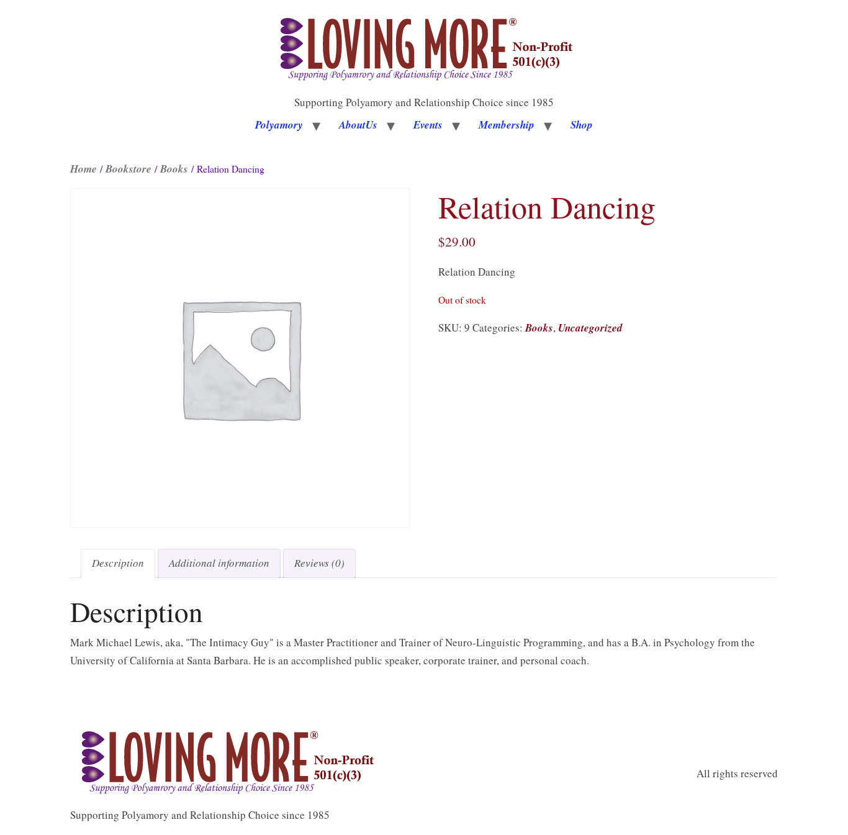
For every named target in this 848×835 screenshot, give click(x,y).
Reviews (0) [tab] (319, 563)
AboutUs (358, 124)
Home (83, 168)
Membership (507, 124)
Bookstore (128, 168)
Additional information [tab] (219, 563)
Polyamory (279, 124)
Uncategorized (590, 327)
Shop (582, 124)
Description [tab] (118, 563)
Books (174, 168)
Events (428, 124)
